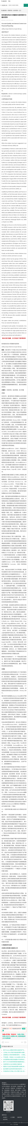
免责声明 (5, 1119)
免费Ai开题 (20, 1034)
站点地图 (16, 1124)
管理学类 (10, 10)
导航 (9, 1)
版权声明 (19, 1117)
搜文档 (26, 5)
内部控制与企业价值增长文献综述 (12, 1064)
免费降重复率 (21, 1036)
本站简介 (5, 1117)
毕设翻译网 (4, 10)
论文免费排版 (6, 1038)
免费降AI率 (14, 1036)
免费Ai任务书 (6, 1036)
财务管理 (15, 10)
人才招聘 (12, 1117)
